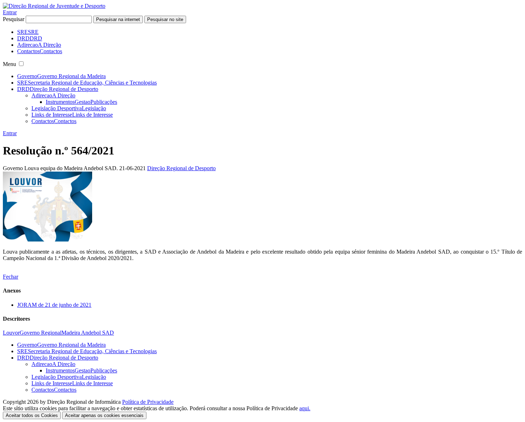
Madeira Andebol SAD (87, 333)
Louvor (11, 333)
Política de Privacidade (148, 402)
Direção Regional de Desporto (181, 168)
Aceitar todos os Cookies (32, 415)
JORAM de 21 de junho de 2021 (54, 305)
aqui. (304, 408)
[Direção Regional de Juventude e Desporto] (54, 6)
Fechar (10, 277)
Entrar (10, 12)
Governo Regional (40, 333)
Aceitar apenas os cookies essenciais (104, 415)
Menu (9, 64)
